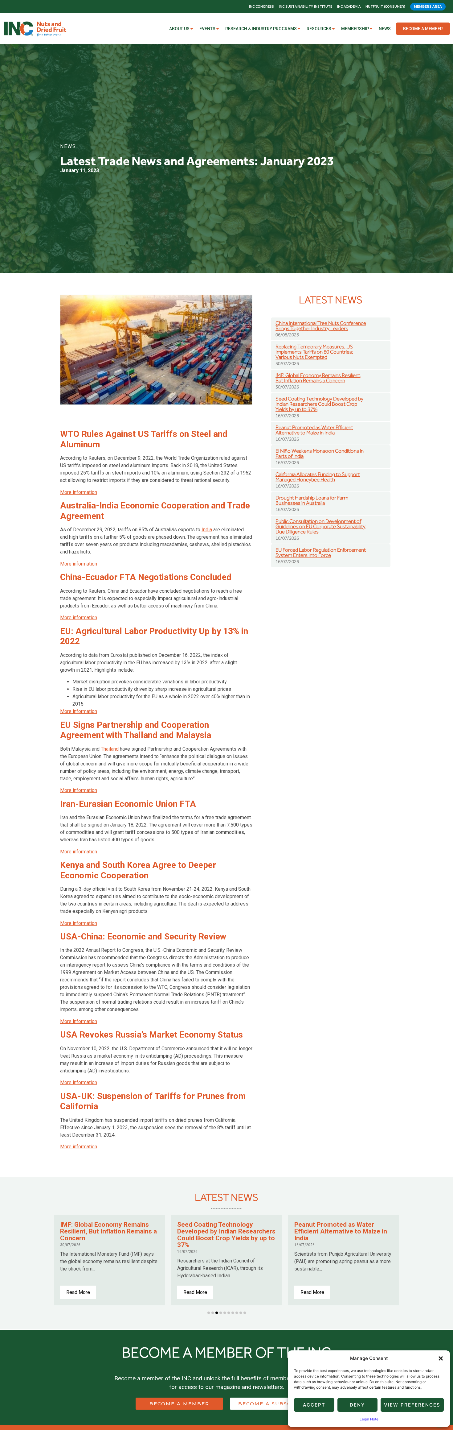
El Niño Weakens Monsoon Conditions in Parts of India (319, 453)
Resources (319, 28)
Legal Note (369, 1419)
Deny (357, 1405)
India (207, 530)
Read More (78, 1292)
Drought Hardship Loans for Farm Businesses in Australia (311, 500)
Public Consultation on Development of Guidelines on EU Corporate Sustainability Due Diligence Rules (320, 526)
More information (78, 492)
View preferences (412, 1405)
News (385, 28)
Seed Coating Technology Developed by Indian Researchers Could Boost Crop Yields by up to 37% (319, 404)
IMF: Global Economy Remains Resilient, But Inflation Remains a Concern (318, 377)
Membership (355, 28)
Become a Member (423, 28)
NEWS (68, 146)
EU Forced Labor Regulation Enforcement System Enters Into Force (320, 552)
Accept (314, 1405)
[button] (441, 1358)
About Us (179, 28)
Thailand (110, 749)
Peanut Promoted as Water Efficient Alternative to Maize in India (314, 430)
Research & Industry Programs (261, 28)
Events (207, 28)
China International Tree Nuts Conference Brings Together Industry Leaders (320, 325)
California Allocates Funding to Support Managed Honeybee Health (317, 477)
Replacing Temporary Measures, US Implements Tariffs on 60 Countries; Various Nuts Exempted (314, 352)
